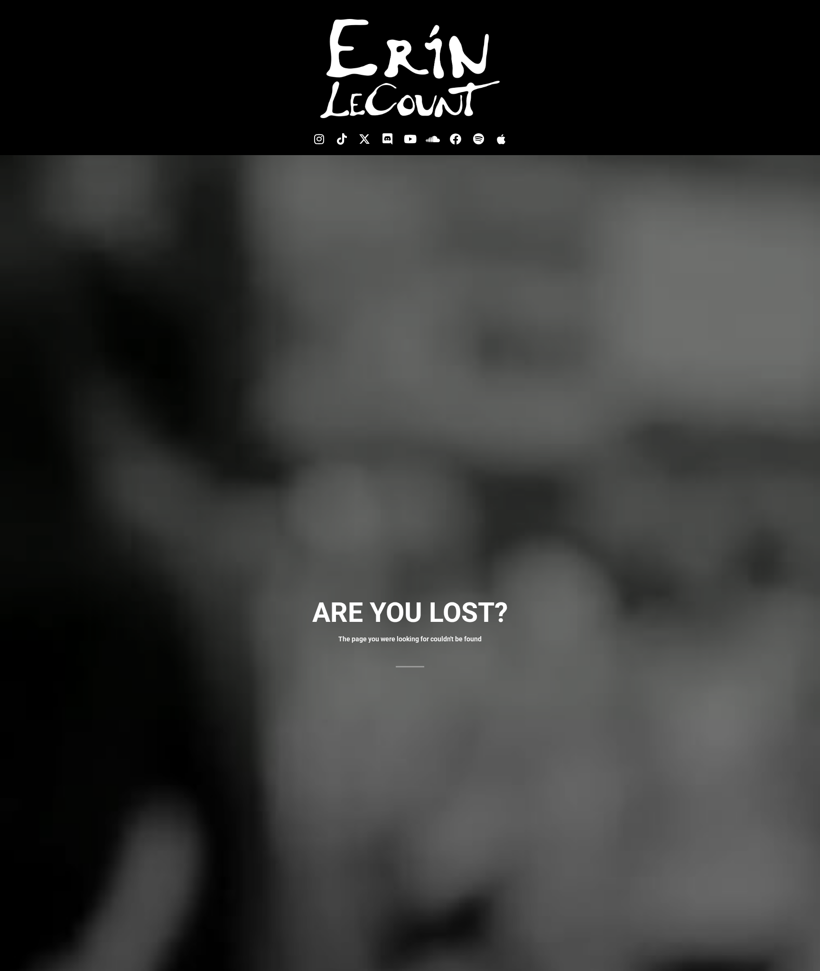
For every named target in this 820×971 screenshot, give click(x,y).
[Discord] (387, 139)
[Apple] (501, 139)
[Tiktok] (341, 139)
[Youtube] (410, 139)
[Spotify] (478, 139)
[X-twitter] (364, 139)
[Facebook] (455, 139)
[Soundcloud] (432, 139)
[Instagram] (319, 139)
